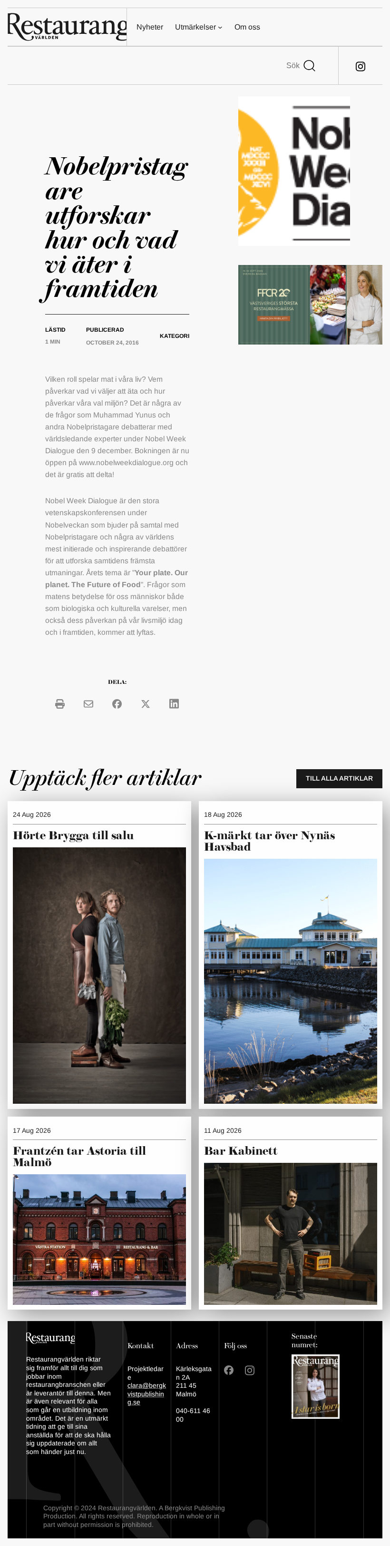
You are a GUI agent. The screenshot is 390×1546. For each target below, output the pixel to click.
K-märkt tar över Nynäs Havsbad (269, 842)
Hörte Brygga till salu (73, 836)
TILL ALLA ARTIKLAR (339, 778)
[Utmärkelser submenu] (220, 27)
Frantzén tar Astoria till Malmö (79, 1157)
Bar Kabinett (242, 1151)
